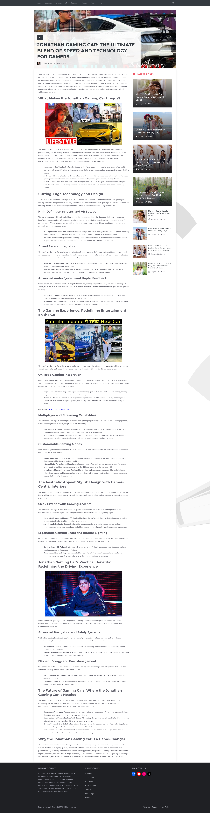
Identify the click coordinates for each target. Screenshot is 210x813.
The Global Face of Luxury (58, 409)
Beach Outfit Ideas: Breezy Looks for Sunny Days (159, 229)
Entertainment (61, 3)
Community (89, 777)
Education (89, 781)
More (101, 3)
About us (146, 807)
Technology (89, 794)
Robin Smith (48, 63)
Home (38, 3)
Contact (154, 807)
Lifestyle (88, 790)
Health (84, 3)
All (40, 37)
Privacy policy (164, 807)
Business (48, 3)
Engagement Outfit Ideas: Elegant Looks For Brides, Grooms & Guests (150, 195)
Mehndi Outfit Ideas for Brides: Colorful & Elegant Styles (150, 97)
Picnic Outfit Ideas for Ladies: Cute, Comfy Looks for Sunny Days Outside (152, 162)
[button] (173, 3)
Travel (87, 798)
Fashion (74, 3)
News (93, 3)
